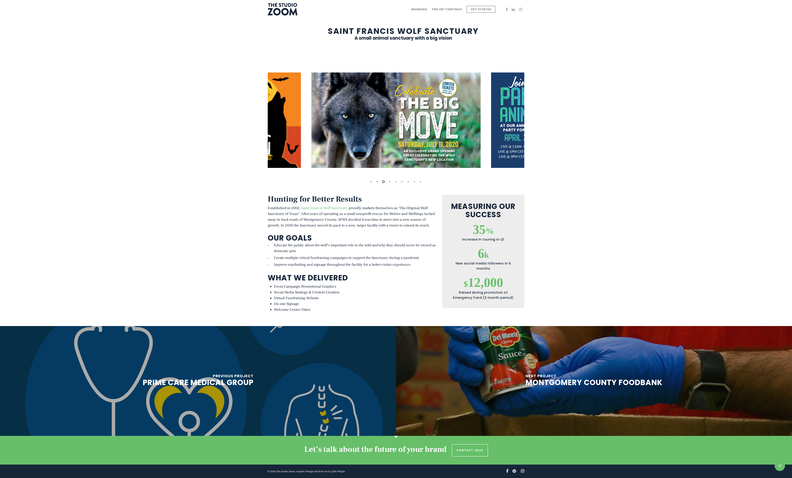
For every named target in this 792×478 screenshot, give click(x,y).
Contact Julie (469, 450)
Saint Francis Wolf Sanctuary (324, 208)
